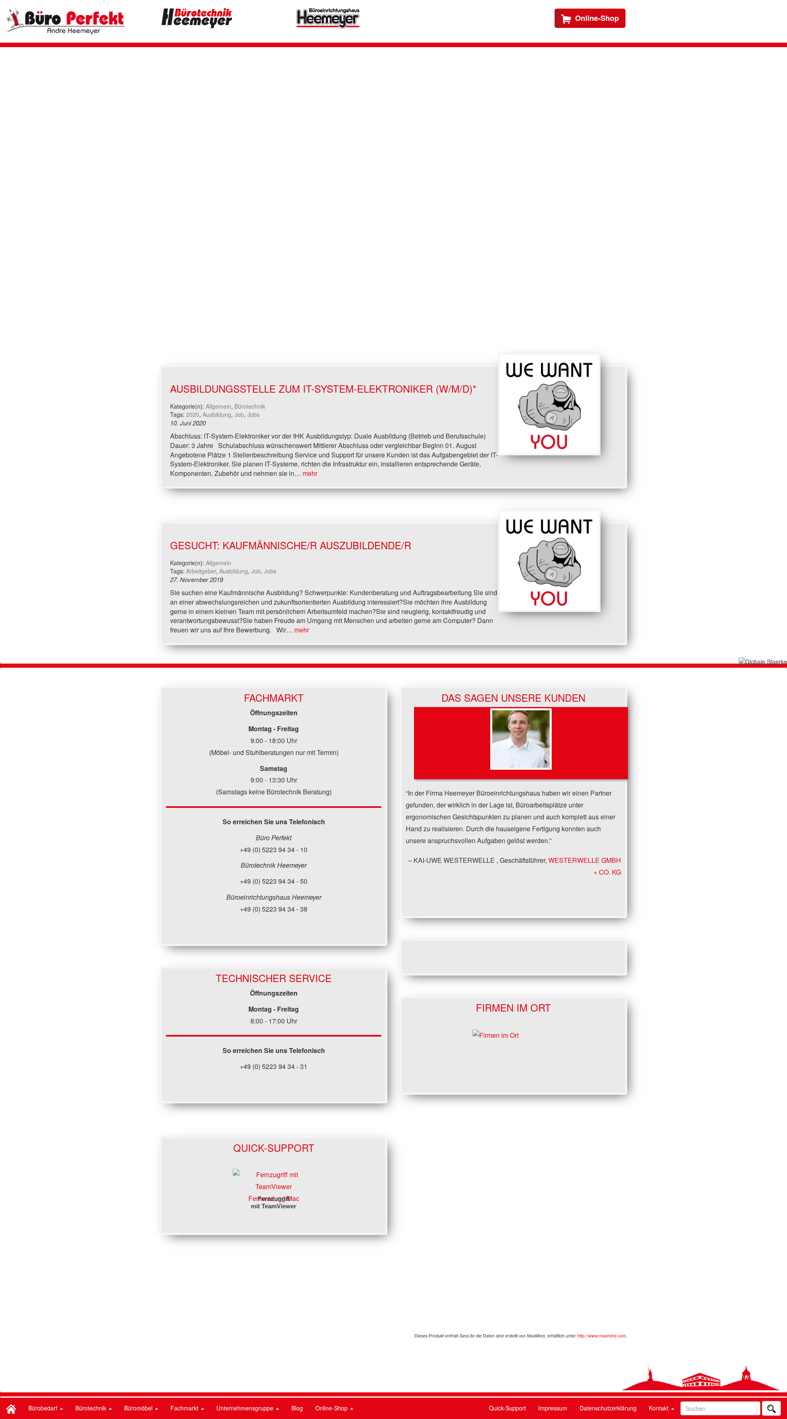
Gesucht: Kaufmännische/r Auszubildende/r (290, 545)
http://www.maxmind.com (601, 1336)
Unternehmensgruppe (245, 1408)
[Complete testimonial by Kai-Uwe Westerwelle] (521, 743)
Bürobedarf (43, 1408)
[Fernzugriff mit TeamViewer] (274, 1180)
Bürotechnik (91, 1408)
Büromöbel (139, 1408)
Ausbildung (216, 414)
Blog (297, 1408)
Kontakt (659, 1408)
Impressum (552, 1408)
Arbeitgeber (201, 571)
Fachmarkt (185, 1408)
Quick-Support (507, 1408)
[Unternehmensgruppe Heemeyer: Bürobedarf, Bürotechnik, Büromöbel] (65, 21)
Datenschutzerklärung (608, 1408)
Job (239, 414)
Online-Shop (332, 1408)
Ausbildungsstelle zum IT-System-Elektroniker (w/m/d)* (323, 388)
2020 (192, 414)
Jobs (253, 414)
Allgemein (218, 406)
